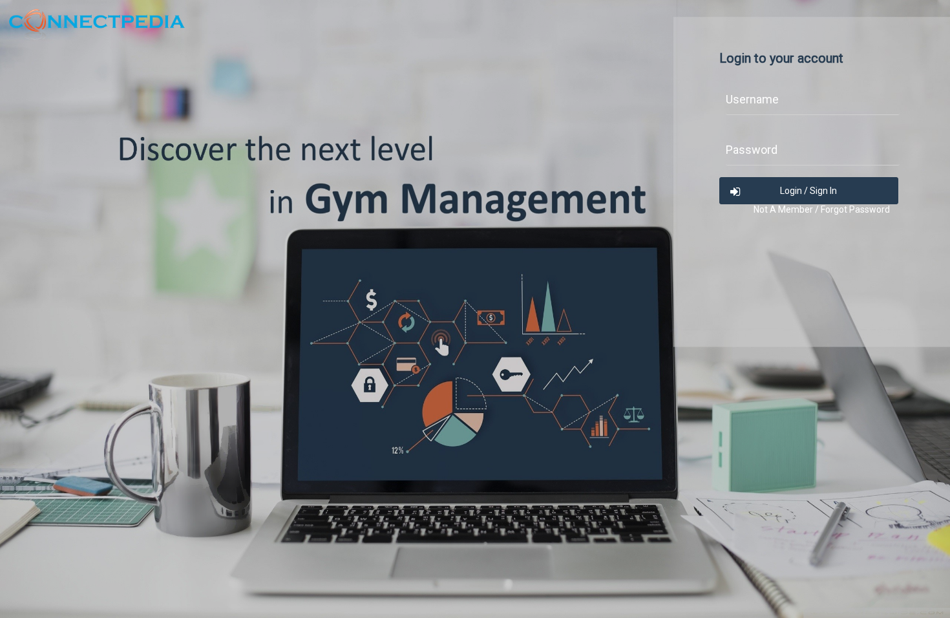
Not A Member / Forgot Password (822, 209)
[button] (808, 190)
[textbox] (813, 104)
